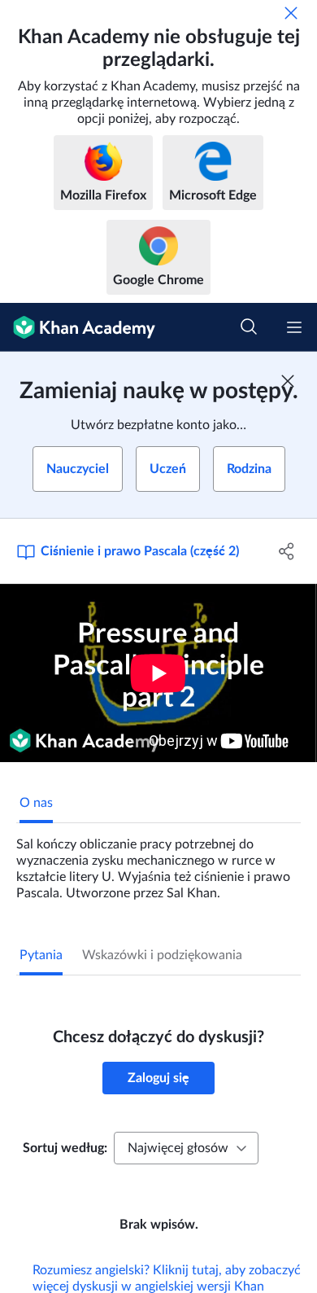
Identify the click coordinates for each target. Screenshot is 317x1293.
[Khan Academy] (77, 327)
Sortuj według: (65, 1148)
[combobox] (186, 1148)
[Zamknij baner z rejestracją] (287, 381)
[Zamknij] (291, 13)
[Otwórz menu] (294, 327)
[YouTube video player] (158, 673)
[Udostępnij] (286, 551)
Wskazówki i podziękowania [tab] (162, 955)
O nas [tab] (36, 802)
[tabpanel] (158, 862)
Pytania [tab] (41, 955)
